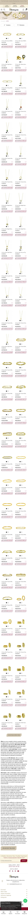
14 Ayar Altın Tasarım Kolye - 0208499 (20, 182)
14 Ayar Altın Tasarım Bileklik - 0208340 (7, 581)
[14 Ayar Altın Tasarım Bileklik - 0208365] (7, 410)
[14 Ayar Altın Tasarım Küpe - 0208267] (20, 668)
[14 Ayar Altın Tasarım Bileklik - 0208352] (20, 504)
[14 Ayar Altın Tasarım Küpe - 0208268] (7, 668)
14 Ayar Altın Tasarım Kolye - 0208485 (7, 299)
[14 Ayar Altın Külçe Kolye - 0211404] (7, 57)
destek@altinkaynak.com (15, 884)
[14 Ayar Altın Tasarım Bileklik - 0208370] (7, 386)
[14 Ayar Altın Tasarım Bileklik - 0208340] (7, 574)
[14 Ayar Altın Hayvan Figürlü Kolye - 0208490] (20, 245)
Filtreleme (21, 25)
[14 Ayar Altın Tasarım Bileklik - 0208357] (7, 457)
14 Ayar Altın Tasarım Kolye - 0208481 (20, 323)
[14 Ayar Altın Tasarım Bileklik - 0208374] (20, 363)
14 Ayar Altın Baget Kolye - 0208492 (20, 229)
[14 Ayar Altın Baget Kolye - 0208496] (7, 198)
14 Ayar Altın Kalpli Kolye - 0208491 (7, 252)
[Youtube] (18, 871)
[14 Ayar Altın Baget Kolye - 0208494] (7, 221)
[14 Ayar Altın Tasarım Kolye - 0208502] (20, 151)
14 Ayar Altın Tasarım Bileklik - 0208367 (20, 393)
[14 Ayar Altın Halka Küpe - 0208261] (20, 715)
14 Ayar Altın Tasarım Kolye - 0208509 (7, 111)
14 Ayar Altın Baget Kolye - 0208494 (7, 229)
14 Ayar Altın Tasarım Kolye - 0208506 (20, 111)
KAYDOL (24, 860)
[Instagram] (15, 871)
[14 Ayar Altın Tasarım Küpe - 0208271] (20, 621)
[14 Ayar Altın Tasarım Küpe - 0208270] (7, 645)
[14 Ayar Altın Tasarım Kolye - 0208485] (7, 292)
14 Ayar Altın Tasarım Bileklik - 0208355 (7, 487)
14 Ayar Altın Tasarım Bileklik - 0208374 (20, 370)
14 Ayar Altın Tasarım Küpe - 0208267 (20, 675)
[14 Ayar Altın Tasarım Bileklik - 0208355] (7, 480)
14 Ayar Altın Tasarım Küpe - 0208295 (20, 605)
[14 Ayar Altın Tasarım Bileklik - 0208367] (20, 386)
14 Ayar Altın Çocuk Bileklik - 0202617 (20, 40)
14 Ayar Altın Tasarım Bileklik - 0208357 (7, 464)
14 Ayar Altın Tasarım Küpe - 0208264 (7, 722)
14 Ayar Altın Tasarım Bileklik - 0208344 (20, 558)
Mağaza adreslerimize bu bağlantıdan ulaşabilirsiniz (15, 881)
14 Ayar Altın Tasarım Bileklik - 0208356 (20, 464)
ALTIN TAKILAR (7, 6)
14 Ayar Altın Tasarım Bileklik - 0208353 (7, 511)
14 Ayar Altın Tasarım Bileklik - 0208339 (20, 581)
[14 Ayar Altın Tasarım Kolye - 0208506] (20, 104)
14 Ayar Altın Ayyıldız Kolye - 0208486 (20, 276)
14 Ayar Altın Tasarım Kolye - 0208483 (7, 323)
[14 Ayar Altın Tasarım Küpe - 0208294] (7, 621)
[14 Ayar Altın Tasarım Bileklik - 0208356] (20, 457)
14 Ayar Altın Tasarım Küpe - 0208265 (20, 699)
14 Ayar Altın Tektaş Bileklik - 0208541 (7, 87)
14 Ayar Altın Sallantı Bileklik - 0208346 (7, 558)
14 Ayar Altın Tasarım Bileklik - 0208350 (20, 534)
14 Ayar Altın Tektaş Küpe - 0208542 (20, 64)
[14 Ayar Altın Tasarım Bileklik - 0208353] (7, 504)
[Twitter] (12, 871)
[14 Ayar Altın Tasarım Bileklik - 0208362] (7, 433)
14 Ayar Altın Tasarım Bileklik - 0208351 (7, 534)
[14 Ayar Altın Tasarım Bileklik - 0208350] (20, 527)
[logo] (14, 876)
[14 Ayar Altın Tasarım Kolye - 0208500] (7, 174)
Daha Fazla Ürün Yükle (14, 735)
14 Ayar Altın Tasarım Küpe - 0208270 (7, 652)
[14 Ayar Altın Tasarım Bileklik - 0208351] (7, 527)
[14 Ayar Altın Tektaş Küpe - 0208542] (20, 57)
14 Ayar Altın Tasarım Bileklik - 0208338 (7, 605)
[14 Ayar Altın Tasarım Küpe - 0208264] (7, 715)
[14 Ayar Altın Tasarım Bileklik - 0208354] (20, 480)
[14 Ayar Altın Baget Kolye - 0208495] (20, 198)
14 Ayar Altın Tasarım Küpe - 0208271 (20, 628)
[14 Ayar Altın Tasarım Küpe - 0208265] (20, 692)
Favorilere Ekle (12, 44)
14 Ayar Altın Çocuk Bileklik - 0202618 (7, 40)
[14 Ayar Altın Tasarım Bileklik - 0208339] (20, 574)
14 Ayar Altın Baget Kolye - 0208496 (7, 205)
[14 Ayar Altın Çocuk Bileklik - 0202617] (20, 33)
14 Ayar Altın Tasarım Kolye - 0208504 (20, 135)
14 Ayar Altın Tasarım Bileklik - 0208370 (7, 393)
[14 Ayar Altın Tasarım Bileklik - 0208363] (20, 410)
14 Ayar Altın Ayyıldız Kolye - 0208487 (7, 276)
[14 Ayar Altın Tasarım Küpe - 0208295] (20, 598)
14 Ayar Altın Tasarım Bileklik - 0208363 (20, 417)
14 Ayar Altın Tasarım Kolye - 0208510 (20, 87)
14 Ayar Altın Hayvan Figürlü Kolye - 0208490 (20, 252)
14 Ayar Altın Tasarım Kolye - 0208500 (7, 182)
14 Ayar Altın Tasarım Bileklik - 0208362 (7, 440)
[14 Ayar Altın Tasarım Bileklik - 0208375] (7, 363)
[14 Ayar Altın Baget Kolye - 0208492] (20, 221)
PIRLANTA (22, 6)
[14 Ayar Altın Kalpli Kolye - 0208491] (7, 245)
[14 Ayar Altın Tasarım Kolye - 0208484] (20, 292)
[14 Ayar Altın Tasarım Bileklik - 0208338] (7, 598)
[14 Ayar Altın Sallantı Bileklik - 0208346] (7, 551)
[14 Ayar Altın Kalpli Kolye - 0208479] (7, 339)
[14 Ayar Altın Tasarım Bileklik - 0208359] (20, 433)
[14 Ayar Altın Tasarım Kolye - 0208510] (20, 80)
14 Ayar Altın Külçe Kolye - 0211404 (7, 64)
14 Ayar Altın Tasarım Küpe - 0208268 (7, 675)
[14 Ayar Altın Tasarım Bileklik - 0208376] (20, 339)
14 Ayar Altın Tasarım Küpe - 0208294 (7, 628)
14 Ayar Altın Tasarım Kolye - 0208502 (20, 158)
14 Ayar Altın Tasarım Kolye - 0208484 (20, 299)
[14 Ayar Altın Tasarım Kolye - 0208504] (20, 127)
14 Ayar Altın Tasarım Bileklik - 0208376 (20, 346)
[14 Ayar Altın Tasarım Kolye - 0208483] (7, 316)
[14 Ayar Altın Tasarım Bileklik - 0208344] (20, 551)
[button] (6, 38)
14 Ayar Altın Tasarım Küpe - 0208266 (7, 699)
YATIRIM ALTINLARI (15, 6)
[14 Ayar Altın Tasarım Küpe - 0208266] (7, 692)
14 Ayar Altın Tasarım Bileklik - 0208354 (20, 487)
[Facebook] (10, 871)
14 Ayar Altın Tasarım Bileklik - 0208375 (7, 370)
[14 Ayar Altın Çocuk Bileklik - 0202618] (7, 33)
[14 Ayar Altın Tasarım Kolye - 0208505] (7, 127)
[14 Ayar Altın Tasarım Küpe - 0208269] (20, 645)
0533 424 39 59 (14, 866)
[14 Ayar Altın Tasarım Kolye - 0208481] (20, 316)
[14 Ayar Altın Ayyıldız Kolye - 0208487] (7, 268)
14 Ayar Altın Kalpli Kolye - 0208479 (7, 346)
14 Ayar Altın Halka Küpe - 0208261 (20, 722)
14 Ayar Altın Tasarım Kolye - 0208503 (7, 158)
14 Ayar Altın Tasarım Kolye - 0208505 (7, 135)
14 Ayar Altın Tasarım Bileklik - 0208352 (20, 511)
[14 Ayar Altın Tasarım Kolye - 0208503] (7, 151)
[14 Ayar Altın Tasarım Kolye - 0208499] (20, 174)
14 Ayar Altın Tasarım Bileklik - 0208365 (7, 417)
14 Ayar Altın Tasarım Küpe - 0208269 (20, 652)
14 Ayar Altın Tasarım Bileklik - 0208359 (20, 440)
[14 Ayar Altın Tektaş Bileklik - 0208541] (7, 80)
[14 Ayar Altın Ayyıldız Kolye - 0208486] (20, 268)
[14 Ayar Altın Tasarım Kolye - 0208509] (7, 104)
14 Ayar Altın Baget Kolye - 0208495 (20, 205)
